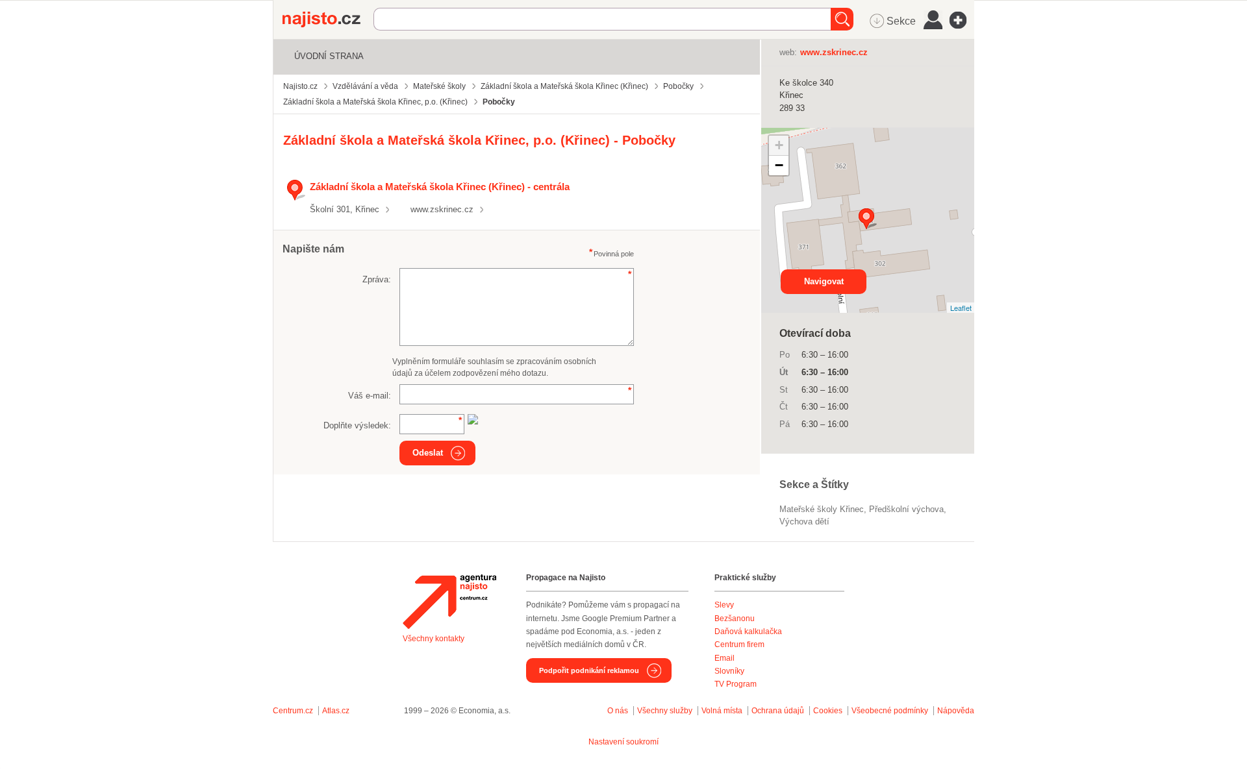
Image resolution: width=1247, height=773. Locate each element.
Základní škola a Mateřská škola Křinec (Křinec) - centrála (440, 186)
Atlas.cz (335, 710)
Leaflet (961, 307)
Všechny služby (665, 710)
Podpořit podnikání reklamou (589, 670)
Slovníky (729, 671)
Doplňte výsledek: (357, 425)
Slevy (724, 604)
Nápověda (955, 710)
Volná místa (721, 710)
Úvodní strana (329, 56)
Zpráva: (376, 279)
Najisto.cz (328, 19)
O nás (617, 710)
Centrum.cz (293, 710)
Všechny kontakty (433, 638)
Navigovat (824, 281)
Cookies (827, 710)
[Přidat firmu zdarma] (962, 20)
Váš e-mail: (369, 395)
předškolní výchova (906, 509)
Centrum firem (739, 644)
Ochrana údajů (777, 710)
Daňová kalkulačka (748, 631)
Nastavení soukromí (623, 741)
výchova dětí (804, 521)
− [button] (779, 165)
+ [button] (779, 145)
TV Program (735, 684)
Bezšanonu (734, 618)
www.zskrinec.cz (441, 209)
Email (724, 658)
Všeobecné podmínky (889, 710)
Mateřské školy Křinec (821, 509)
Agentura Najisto (449, 601)
